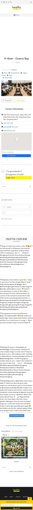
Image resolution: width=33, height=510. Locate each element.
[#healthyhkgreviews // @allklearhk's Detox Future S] (16, 396)
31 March (17, 62)
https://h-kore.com (9, 130)
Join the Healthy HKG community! (16, 502)
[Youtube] (8, 2)
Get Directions (11, 155)
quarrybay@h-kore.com (11, 127)
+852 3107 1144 (8, 123)
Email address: (5, 431)
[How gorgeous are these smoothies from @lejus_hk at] (16, 328)
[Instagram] (4, 2)
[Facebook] (1, 2)
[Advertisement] (16, 35)
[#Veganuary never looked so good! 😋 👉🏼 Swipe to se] (16, 295)
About (11, 496)
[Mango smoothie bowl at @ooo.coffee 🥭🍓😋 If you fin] (16, 261)
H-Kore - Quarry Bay (16, 58)
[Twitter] (6, 2)
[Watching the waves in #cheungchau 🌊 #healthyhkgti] (16, 362)
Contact (18, 496)
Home (5, 496)
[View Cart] (31, 2)
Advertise (26, 496)
